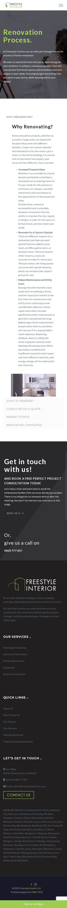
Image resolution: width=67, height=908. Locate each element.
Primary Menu (61, 5)
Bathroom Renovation (15, 654)
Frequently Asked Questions (18, 741)
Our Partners (10, 728)
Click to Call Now (33, 904)
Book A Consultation (14, 674)
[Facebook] (31, 884)
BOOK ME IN (15, 513)
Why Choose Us (11, 715)
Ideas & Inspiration (13, 734)
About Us (8, 708)
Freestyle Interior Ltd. (30, 888)
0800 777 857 (21, 779)
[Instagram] (35, 884)
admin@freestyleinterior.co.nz (29, 786)
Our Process (9, 721)
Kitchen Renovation (14, 660)
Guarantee (8, 667)
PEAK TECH (37, 892)
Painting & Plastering (14, 647)
